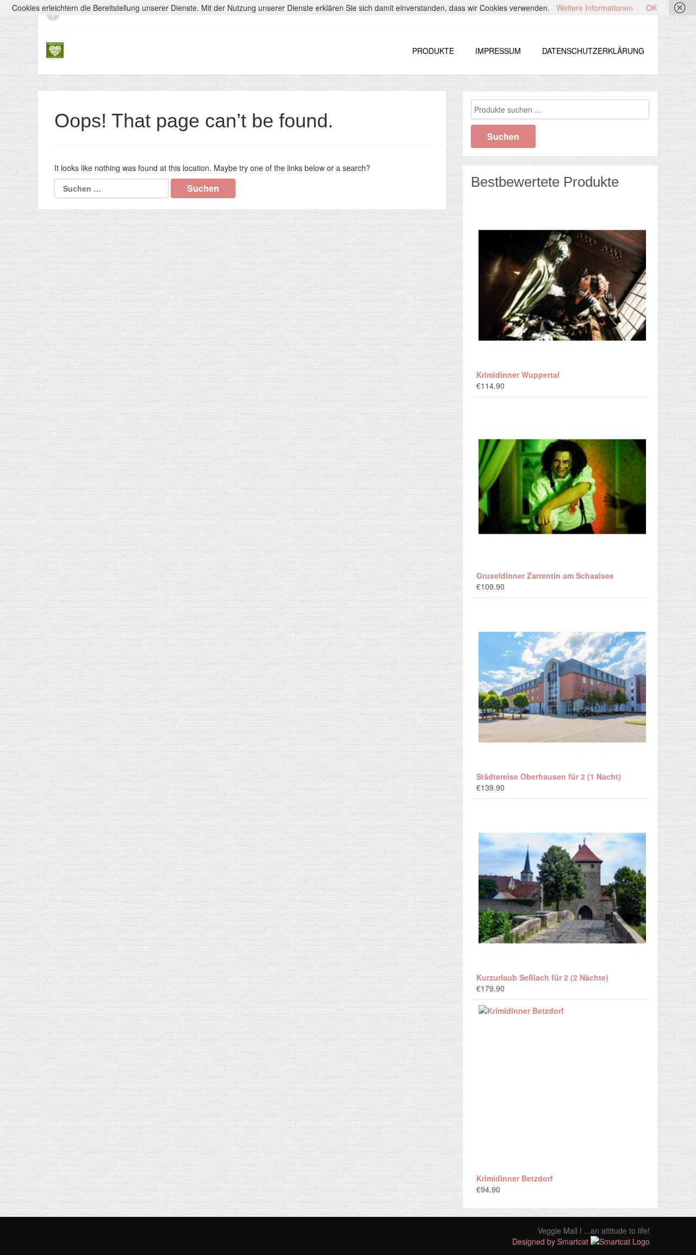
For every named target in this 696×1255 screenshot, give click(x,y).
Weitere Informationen (594, 7)
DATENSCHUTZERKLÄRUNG (593, 50)
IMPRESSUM (498, 50)
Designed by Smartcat (551, 1241)
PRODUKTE (433, 50)
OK (651, 7)
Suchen (503, 136)
